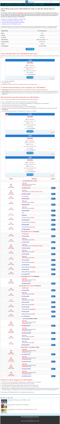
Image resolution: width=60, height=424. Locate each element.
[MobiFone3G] (30, 1)
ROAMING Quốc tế (27, 4)
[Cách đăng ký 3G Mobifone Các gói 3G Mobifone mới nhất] (4, 401)
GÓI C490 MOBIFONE (42, 30)
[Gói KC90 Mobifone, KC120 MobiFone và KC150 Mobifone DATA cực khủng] (4, 411)
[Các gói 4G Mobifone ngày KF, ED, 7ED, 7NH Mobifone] (4, 406)
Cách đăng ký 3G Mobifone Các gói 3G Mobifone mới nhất (19, 399)
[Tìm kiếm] (51, 2)
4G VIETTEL (35, 4)
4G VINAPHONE (41, 4)
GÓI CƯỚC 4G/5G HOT (18, 4)
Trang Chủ (2, 4)
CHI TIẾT (52, 78)
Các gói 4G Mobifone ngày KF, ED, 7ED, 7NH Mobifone (18, 404)
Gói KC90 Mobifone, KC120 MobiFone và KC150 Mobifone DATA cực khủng (22, 409)
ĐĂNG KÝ (29, 49)
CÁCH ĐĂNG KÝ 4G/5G (9, 4)
